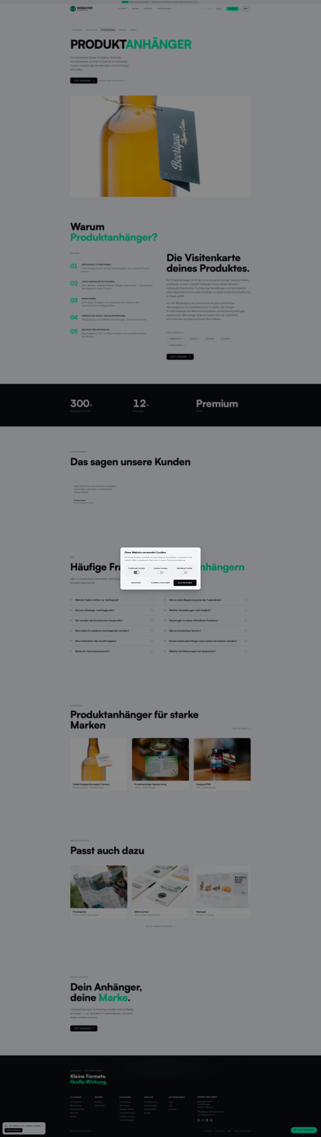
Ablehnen (136, 583)
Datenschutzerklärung (176, 560)
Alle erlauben (185, 583)
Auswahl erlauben (160, 583)
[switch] (137, 572)
